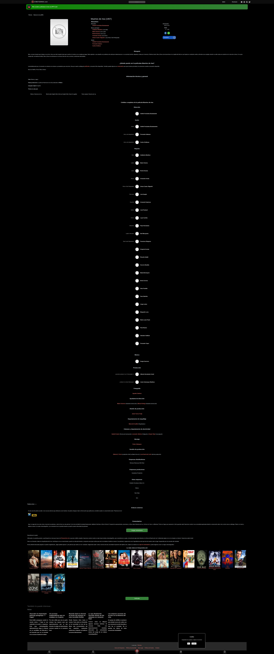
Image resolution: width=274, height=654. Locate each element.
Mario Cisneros (121, 403)
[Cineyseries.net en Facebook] (244, 2)
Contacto (157, 647)
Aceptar (194, 643)
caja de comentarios (144, 544)
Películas (137, 598)
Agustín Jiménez (137, 393)
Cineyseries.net (65, 538)
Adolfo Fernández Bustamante (100, 25)
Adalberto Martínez (97, 29)
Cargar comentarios (137, 530)
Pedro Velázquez (137, 444)
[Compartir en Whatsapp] (168, 33)
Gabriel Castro (115, 434)
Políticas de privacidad (131, 647)
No (188, 643)
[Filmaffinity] (29, 515)
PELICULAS (234, 1)
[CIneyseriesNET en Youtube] (242, 2)
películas (87, 66)
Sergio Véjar (152, 434)
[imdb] (34, 515)
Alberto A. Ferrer (117, 454)
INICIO (223, 1)
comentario (120, 66)
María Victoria (96, 31)
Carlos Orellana (96, 45)
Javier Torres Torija (137, 413)
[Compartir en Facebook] (165, 33)
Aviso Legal (140, 647)
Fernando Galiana (97, 43)
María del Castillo (133, 424)
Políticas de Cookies (149, 647)
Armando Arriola (96, 35)
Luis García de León (145, 454)
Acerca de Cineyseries (119, 647)
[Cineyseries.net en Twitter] (247, 2)
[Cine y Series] (39, 2)
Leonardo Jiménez (137, 434)
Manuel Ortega (142, 403)
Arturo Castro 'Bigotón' (98, 37)
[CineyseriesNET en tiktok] (249, 2)
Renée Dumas (96, 33)
